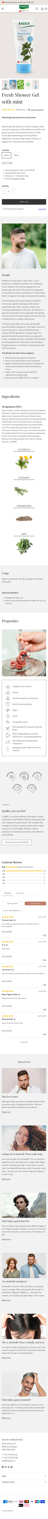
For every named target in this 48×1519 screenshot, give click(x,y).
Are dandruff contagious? (14, 1281)
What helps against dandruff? (16, 1399)
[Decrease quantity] (4, 191)
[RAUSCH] (24, 8)
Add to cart (24, 202)
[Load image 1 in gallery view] (24, 46)
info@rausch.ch (8, 1461)
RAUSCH (10, 1511)
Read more (6, 1112)
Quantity (5, 186)
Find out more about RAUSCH (17, 842)
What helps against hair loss (15, 1221)
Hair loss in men (10, 1096)
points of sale (19, 179)
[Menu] (2, 8)
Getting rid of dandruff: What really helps (22, 1154)
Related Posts (24, 1062)
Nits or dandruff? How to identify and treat (23, 1342)
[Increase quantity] (13, 191)
